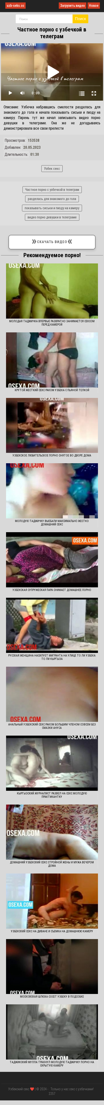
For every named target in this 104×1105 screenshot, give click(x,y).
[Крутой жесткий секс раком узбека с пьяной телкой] (52, 360)
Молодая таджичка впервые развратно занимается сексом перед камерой (52, 323)
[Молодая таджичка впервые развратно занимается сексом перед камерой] (52, 291)
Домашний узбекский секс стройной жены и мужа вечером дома (52, 864)
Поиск (80, 19)
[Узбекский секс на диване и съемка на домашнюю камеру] (52, 901)
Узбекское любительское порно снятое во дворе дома (52, 455)
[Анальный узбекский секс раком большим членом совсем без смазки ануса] (52, 694)
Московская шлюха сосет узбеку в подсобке (52, 996)
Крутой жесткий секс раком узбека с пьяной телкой (52, 390)
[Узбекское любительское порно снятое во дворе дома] (52, 425)
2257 (52, 1094)
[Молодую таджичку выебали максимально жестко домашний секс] (52, 490)
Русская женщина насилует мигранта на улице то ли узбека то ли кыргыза (52, 657)
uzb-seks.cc (15, 5)
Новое (93, 5)
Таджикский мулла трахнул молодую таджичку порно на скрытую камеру (52, 1063)
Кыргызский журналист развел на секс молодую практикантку (52, 795)
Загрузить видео (72, 5)
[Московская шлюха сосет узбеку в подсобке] (52, 966)
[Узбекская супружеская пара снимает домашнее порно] (52, 559)
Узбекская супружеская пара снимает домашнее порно (52, 590)
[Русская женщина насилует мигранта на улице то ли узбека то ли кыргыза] (52, 625)
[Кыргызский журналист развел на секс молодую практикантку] (52, 763)
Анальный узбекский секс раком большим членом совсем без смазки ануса (52, 726)
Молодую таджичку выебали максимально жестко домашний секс (52, 522)
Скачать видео (52, 241)
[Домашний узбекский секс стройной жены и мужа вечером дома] (52, 832)
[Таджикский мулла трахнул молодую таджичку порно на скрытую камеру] (52, 1032)
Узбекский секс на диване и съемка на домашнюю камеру (52, 931)
